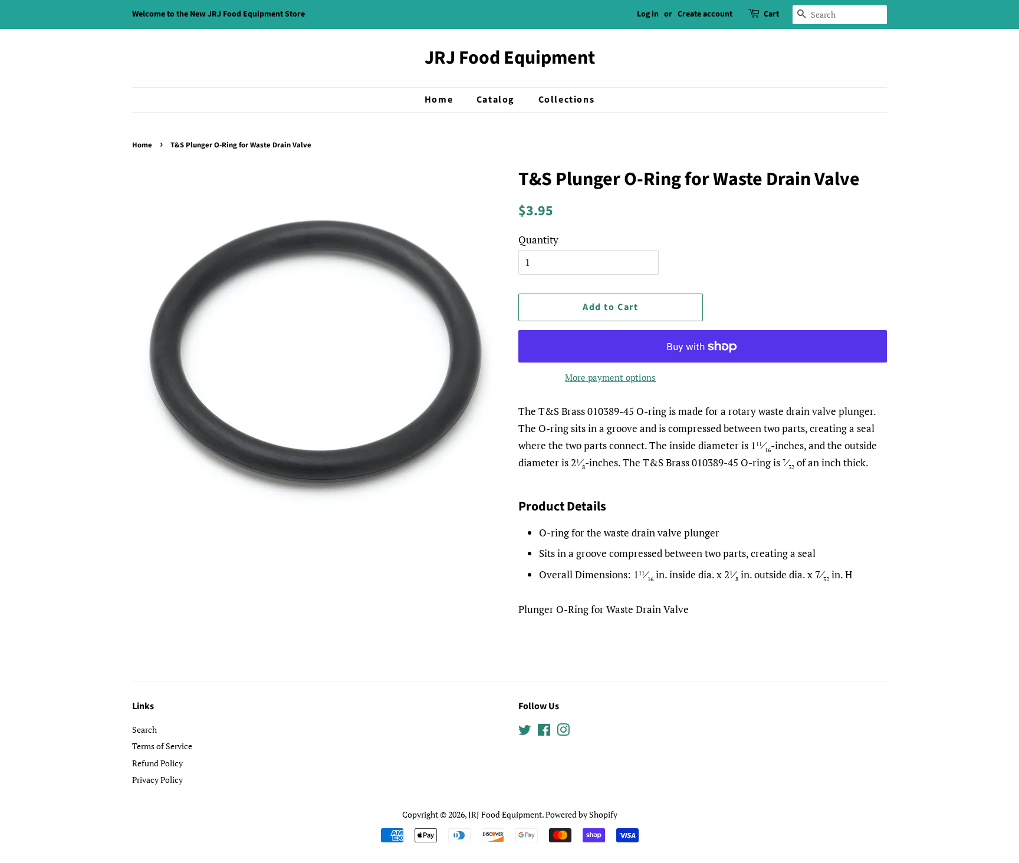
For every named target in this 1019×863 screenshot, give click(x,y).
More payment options (610, 377)
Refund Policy (157, 763)
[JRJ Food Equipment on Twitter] (524, 731)
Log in (648, 14)
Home (439, 99)
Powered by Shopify (581, 814)
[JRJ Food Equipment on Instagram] (563, 731)
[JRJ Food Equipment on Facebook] (544, 731)
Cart (771, 14)
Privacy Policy (157, 779)
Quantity (538, 239)
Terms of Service (162, 746)
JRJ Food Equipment (510, 58)
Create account (705, 14)
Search (144, 729)
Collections (566, 99)
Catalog (495, 99)
